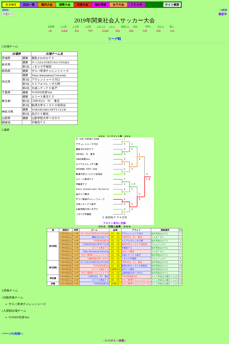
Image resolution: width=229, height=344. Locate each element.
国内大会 (47, 4)
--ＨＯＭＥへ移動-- (114, 340)
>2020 (223, 9)
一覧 (50, 30)
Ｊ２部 (75, 26)
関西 (131, 30)
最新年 (222, 14)
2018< (5, 9)
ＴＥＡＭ (136, 4)
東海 (118, 30)
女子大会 (118, 4)
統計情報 (100, 4)
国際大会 (64, 4)
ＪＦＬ (112, 26)
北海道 (64, 30)
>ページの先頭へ (12, 333)
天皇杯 (51, 26)
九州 (172, 30)
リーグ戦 (114, 39)
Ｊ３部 (87, 26)
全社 (135, 26)
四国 (158, 30)
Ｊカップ (101, 26)
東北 (77, 30)
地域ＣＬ (125, 26)
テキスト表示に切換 (114, 223)
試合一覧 (29, 4)
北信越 (105, 30)
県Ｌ (172, 26)
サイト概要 (172, 4)
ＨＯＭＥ (11, 4)
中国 (145, 30)
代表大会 (82, 4)
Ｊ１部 (63, 26)
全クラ (160, 26)
